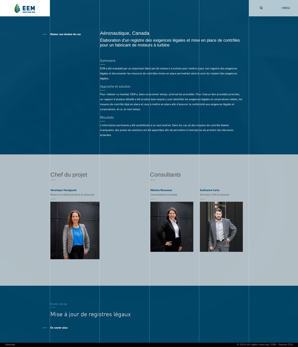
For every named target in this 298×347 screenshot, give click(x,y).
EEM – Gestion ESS (25, 8)
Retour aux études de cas (65, 34)
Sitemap (10, 344)
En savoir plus (59, 328)
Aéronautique (114, 33)
